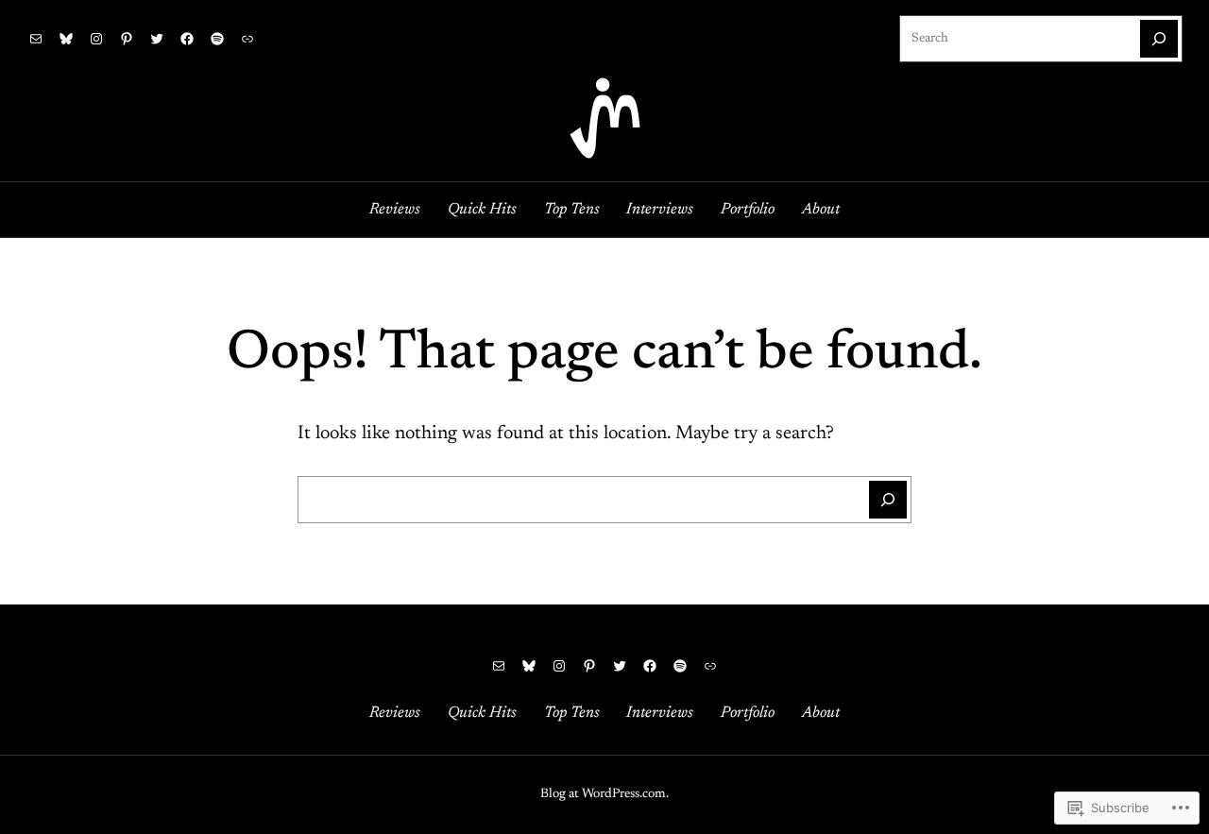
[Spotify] (217, 38)
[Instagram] (96, 38)
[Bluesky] (66, 38)
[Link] (247, 38)
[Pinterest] (126, 38)
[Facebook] (187, 38)
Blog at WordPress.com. (604, 794)
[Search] (1159, 39)
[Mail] (35, 38)
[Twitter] (156, 38)
